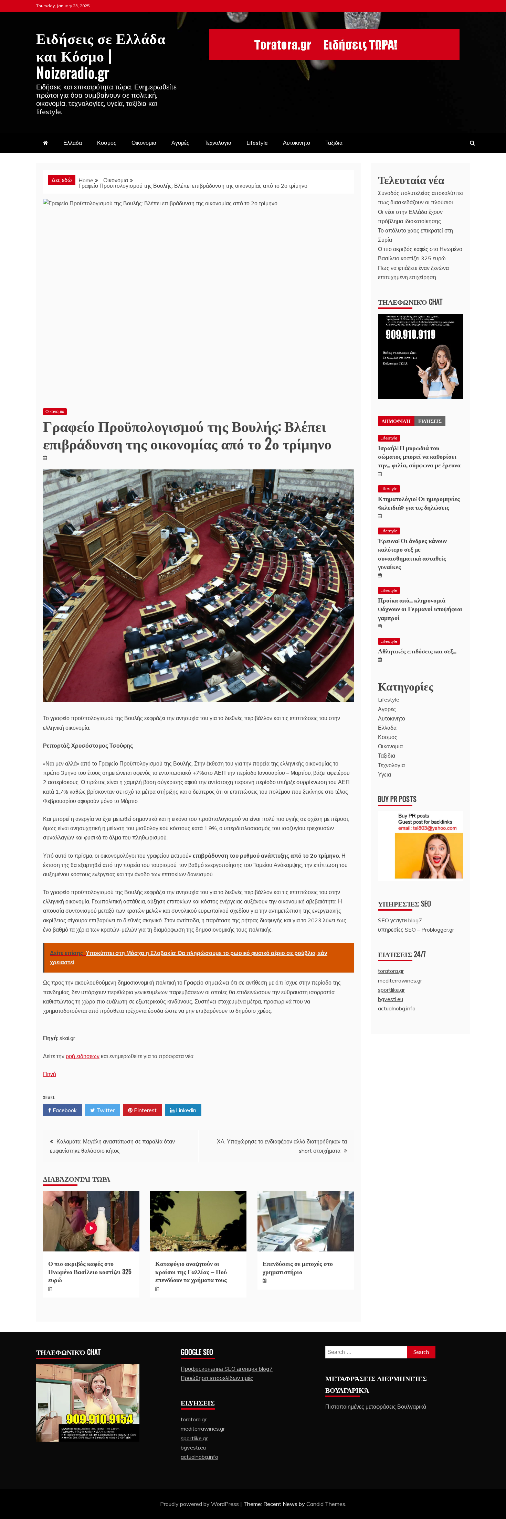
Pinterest (145, 1110)
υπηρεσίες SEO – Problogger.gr (416, 929)
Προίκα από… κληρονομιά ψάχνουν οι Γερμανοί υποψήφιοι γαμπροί (420, 608)
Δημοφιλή (396, 420)
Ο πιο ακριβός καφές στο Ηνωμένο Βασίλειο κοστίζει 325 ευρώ (89, 1271)
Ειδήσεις (430, 420)
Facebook (64, 1110)
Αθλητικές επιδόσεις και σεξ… (417, 650)
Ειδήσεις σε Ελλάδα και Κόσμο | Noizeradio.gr (101, 55)
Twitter (105, 1110)
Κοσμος (106, 142)
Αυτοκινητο (296, 142)
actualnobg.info (396, 1008)
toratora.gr (391, 970)
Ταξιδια (333, 142)
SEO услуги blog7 (400, 920)
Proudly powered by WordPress (200, 1503)
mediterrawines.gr (400, 980)
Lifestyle (257, 142)
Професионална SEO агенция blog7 (227, 1368)
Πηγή (49, 1074)
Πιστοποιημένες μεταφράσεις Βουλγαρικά (375, 1406)
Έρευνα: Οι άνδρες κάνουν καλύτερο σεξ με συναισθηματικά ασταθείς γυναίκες (412, 553)
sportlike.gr (391, 989)
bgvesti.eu (390, 999)
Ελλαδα (72, 142)
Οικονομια (143, 142)
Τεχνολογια (217, 142)
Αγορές (180, 142)
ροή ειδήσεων (82, 1056)
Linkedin (185, 1110)
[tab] (396, 421)
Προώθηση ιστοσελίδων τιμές (217, 1378)
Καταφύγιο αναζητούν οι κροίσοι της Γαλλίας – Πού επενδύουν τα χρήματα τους (191, 1271)
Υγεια (384, 774)
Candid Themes (325, 1503)
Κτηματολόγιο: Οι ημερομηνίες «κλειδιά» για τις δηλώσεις (419, 502)
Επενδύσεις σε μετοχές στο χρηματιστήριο (298, 1267)
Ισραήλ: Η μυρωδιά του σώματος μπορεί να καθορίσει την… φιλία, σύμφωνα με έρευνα (419, 456)
